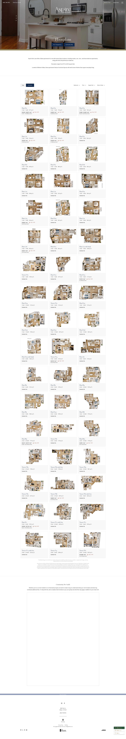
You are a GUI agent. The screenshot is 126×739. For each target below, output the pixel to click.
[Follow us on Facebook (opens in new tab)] (64, 703)
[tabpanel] (63, 329)
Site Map (66, 725)
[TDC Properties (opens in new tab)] (63, 730)
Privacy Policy (60, 725)
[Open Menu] (122, 2)
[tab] (23, 85)
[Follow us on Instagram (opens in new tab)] (61, 703)
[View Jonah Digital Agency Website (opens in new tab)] (104, 730)
